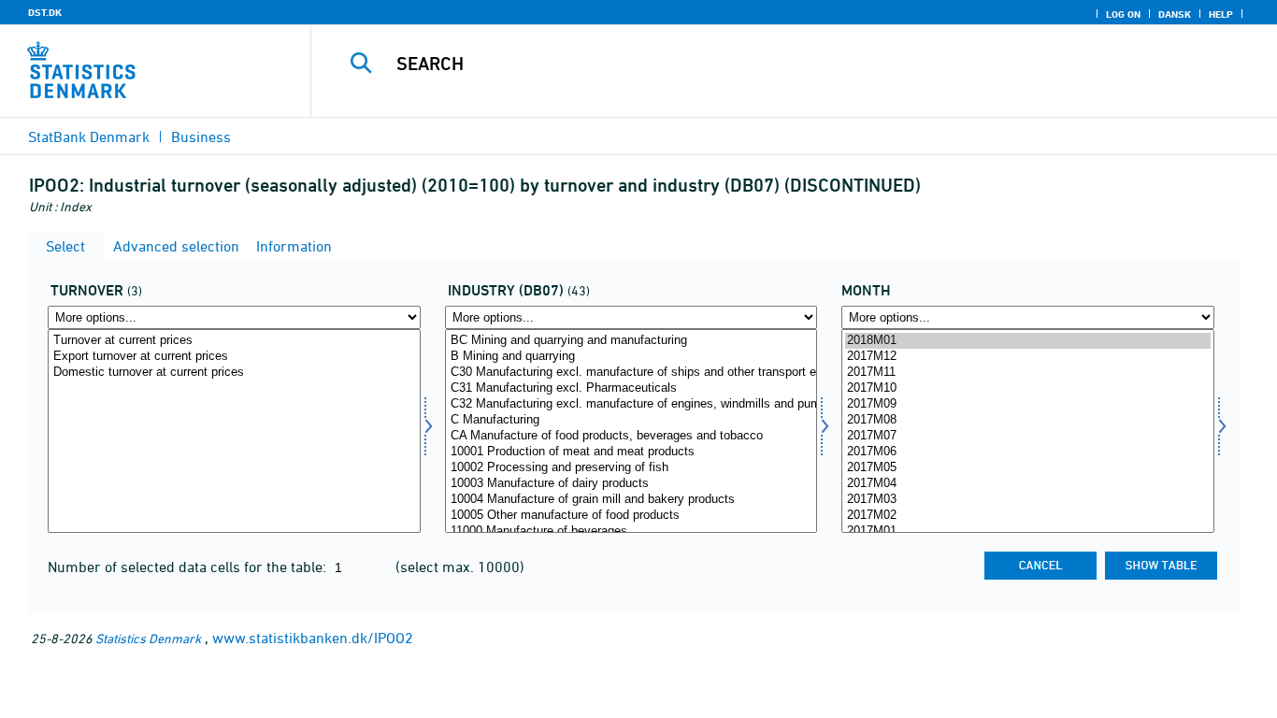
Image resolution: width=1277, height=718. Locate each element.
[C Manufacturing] (631, 420)
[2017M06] (1028, 452)
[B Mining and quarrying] (631, 357)
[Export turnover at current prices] (234, 357)
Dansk (1174, 14)
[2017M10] (1028, 388)
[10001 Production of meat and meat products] (631, 452)
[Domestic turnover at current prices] (234, 373)
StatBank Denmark (89, 136)
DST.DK (45, 12)
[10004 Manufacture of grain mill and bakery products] (631, 500)
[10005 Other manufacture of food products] (631, 516)
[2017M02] (1028, 516)
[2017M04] (1028, 484)
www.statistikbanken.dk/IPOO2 (312, 637)
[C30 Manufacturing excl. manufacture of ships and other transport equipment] (631, 373)
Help (1221, 14)
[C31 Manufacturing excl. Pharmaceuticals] (631, 388)
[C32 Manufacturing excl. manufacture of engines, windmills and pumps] (631, 404)
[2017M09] (1028, 404)
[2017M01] (1028, 531)
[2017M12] (1028, 357)
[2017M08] (1028, 420)
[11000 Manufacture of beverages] (631, 531)
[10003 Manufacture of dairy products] (631, 484)
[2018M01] (1028, 341)
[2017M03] (1028, 500)
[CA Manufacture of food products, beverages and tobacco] (631, 436)
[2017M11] (1028, 373)
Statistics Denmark (148, 638)
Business (201, 136)
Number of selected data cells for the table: (189, 566)
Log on (1123, 14)
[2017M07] (1028, 436)
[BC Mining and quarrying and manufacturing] (631, 341)
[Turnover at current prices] (234, 341)
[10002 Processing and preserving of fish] (631, 468)
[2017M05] (1028, 468)
